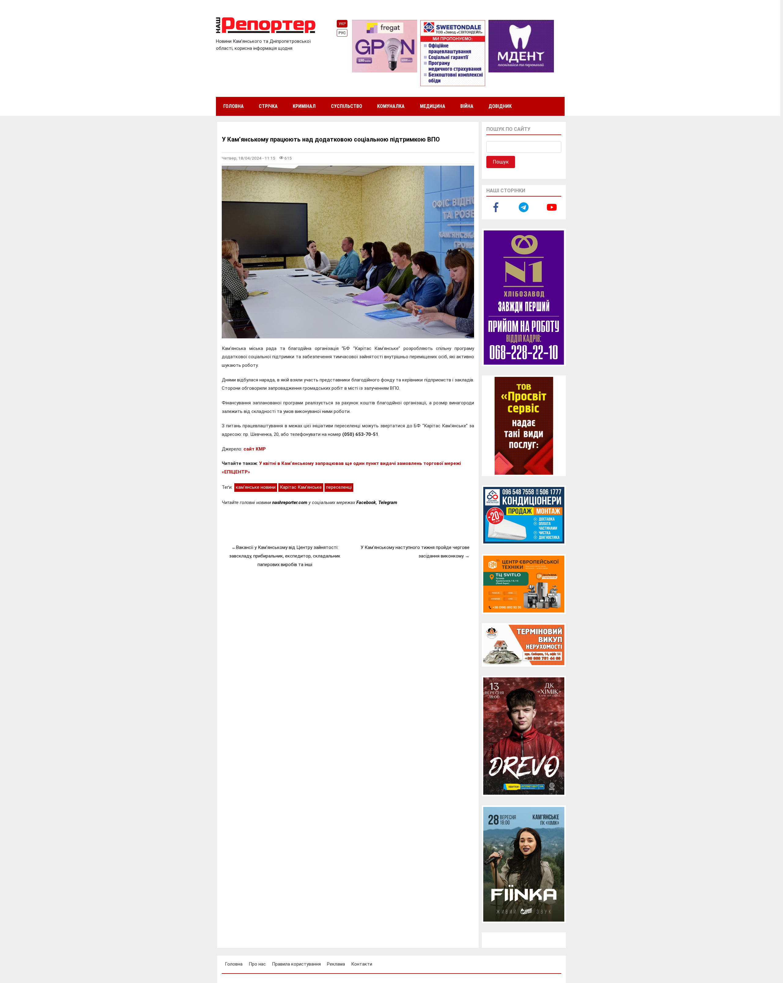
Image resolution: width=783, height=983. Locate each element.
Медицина (432, 106)
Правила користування (296, 964)
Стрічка (268, 106)
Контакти (361, 964)
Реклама (336, 964)
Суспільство (346, 106)
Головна (233, 106)
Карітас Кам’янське (301, 487)
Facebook (366, 502)
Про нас (257, 964)
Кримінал (304, 106)
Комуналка (391, 106)
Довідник (500, 106)
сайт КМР (254, 449)
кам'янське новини (256, 487)
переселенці (339, 487)
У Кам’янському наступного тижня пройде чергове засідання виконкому (415, 552)
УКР (342, 24)
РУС (342, 33)
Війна (466, 106)
